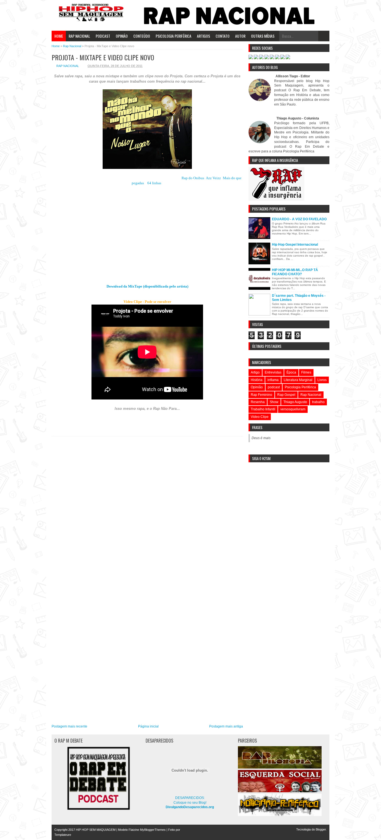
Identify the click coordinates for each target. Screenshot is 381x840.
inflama (273, 380)
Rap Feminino (261, 395)
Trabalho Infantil (263, 409)
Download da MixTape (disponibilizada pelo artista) (147, 286)
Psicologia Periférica (300, 387)
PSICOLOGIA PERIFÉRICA (173, 36)
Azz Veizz (213, 178)
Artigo (255, 372)
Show (274, 402)
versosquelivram (292, 409)
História (256, 380)
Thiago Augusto (295, 402)
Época (291, 372)
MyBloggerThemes (153, 829)
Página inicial (148, 726)
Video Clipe (260, 417)
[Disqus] (147, 509)
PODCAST (103, 36)
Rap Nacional (67, 66)
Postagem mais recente (69, 726)
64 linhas (154, 183)
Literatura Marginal (298, 380)
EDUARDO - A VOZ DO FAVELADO (299, 219)
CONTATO (223, 36)
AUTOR (240, 36)
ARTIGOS (203, 36)
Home (58, 36)
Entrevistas (273, 372)
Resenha (258, 402)
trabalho (318, 402)
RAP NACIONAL (79, 36)
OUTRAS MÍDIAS (262, 36)
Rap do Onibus (193, 178)
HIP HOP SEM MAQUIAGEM (95, 829)
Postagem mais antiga (226, 726)
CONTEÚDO (141, 36)
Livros (322, 380)
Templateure (62, 834)
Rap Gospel (286, 395)
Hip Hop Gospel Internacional (295, 245)
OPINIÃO (122, 36)
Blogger (321, 829)
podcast (274, 387)
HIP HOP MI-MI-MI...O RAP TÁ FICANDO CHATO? (295, 272)
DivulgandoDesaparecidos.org (190, 807)
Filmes (306, 372)
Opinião (257, 387)
